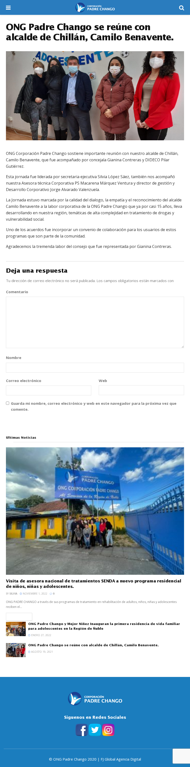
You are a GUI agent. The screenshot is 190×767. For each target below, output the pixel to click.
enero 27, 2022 (40, 635)
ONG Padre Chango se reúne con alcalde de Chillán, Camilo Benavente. (93, 645)
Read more (19, 617)
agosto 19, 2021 (41, 651)
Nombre (15, 357)
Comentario (19, 291)
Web (103, 380)
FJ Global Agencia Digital (121, 759)
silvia (13, 593)
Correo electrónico (25, 380)
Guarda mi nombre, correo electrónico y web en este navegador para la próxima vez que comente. (93, 406)
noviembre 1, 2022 (34, 593)
